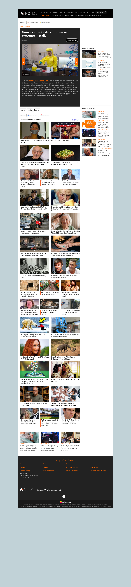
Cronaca (23, 464)
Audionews (100, 12)
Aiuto (58, 506)
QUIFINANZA (90, 504)
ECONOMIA (69, 12)
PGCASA (57, 504)
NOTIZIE (31, 13)
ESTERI (77, 12)
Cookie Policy (41, 506)
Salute (45, 467)
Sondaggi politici (83, 15)
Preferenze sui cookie (51, 506)
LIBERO (26, 504)
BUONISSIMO (97, 504)
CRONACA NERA (45, 444)
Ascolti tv (74, 15)
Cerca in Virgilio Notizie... (47, 490)
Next (76, 61)
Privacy (35, 506)
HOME (21, 27)
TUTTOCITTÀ (72, 504)
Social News (94, 467)
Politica (45, 464)
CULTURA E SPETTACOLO (105, 148)
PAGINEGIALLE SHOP (48, 504)
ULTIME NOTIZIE (46, 12)
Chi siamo (23, 506)
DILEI (78, 504)
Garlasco (61, 15)
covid (23, 110)
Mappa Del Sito (75, 490)
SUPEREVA (104, 504)
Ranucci (68, 15)
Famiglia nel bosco (95, 15)
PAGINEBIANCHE (64, 504)
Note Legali (29, 506)
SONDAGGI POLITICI (103, 69)
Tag (100, 490)
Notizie (29, 489)
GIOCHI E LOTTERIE (103, 120)
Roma (36, 110)
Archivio (93, 490)
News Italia (107, 490)
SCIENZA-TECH (84, 12)
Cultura (22, 467)
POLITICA (62, 12)
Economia (93, 464)
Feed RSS (66, 490)
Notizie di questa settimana (29, 475)
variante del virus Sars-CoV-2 (38, 81)
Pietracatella (54, 15)
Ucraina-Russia (48, 471)
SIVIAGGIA (83, 504)
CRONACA (55, 12)
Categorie (85, 490)
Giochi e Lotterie (72, 467)
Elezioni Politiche (72, 471)
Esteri (68, 464)
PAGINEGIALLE (38, 504)
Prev (23, 61)
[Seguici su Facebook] (64, 497)
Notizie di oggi (25, 471)
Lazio (30, 110)
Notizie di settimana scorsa (28, 478)
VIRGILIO (31, 504)
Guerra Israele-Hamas (98, 471)
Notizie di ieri (24, 473)
